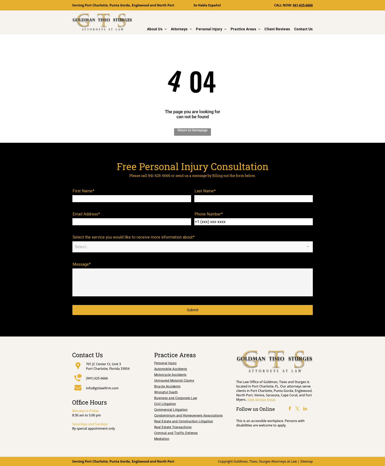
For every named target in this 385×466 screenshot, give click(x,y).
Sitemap (306, 461)
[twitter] (297, 409)
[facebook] (289, 409)
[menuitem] (155, 29)
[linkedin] (305, 409)
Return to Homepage (193, 130)
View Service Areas (261, 399)
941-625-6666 (303, 5)
